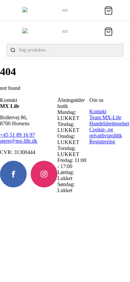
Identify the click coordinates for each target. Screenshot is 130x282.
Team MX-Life (105, 117)
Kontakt (97, 111)
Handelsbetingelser (109, 123)
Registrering (102, 141)
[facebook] (13, 174)
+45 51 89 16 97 (17, 135)
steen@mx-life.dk (18, 141)
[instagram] (44, 174)
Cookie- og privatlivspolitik (105, 132)
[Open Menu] (65, 10)
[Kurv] (108, 10)
